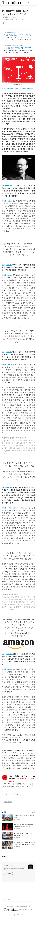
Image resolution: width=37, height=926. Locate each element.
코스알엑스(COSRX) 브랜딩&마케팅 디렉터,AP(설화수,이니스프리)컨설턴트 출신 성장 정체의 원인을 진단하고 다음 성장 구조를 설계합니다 (18, 38)
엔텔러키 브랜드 (9, 866)
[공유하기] (9, 794)
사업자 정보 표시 (8, 802)
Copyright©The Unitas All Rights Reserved (18, 906)
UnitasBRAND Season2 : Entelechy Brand (14, 869)
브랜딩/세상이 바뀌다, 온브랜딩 (9, 17)
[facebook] (14, 915)
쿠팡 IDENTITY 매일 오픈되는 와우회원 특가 (18, 48)
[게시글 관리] (11, 794)
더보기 (33, 812)
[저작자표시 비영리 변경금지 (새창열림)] (23, 794)
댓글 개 (4, 856)
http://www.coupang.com (11, 45)
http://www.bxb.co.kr (10, 32)
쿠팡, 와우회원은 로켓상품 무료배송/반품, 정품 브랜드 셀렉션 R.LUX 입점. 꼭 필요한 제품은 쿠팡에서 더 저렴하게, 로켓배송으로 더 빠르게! (18, 51)
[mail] (22, 915)
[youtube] (18, 915)
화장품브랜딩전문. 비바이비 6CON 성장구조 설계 (18, 35)
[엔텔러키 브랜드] (11, 2)
